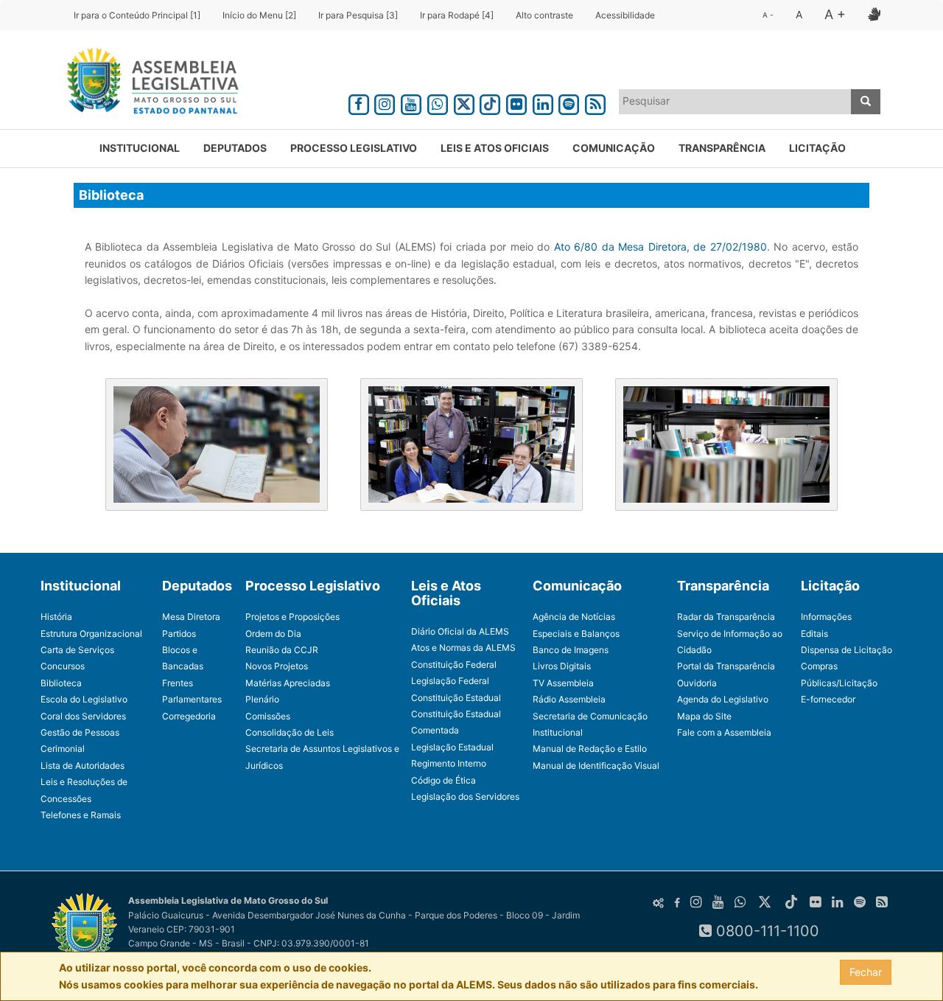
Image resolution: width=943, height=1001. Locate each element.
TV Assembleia (563, 682)
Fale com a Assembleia (724, 732)
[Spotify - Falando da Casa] (569, 102)
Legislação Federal (450, 680)
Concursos (63, 666)
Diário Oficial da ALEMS (460, 631)
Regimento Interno (448, 763)
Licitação (817, 148)
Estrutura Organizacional (91, 633)
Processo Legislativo (353, 148)
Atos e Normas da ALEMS (463, 647)
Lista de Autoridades (83, 765)
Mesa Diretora (191, 616)
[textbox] (735, 101)
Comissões (267, 716)
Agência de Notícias (574, 616)
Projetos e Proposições (292, 616)
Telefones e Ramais (81, 814)
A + (835, 14)
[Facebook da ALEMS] (359, 102)
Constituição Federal (454, 664)
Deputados (235, 148)
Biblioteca (61, 682)
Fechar (865, 972)
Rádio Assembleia (569, 699)
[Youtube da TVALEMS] (411, 102)
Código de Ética (443, 780)
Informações (826, 616)
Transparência (722, 148)
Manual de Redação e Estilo (590, 748)
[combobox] (735, 101)
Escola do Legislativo (84, 699)
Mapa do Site (704, 716)
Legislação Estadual (452, 747)
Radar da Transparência (726, 616)
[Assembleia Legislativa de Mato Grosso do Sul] (148, 83)
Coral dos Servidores (83, 716)
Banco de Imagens (571, 649)
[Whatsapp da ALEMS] (437, 102)
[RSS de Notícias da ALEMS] (595, 102)
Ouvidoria (697, 682)
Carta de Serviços (77, 649)
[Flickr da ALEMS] (516, 102)
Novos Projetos (276, 666)
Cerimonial (63, 748)
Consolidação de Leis (289, 732)
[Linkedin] (543, 102)
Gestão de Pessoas (80, 732)
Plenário (262, 699)
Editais (814, 633)
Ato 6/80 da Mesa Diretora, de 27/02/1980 (660, 246)
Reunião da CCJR (281, 649)
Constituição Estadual (456, 697)
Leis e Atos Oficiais (495, 148)
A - (768, 14)
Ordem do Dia (273, 633)
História (56, 616)
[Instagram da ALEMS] (385, 102)
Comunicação (613, 148)
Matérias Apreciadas (287, 682)
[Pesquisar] (865, 101)
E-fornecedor (828, 699)
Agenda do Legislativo (722, 699)
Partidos (179, 633)
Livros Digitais (562, 666)
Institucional (139, 148)
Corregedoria (189, 716)
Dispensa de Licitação (846, 649)
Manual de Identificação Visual (596, 765)
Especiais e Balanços (576, 633)
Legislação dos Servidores (465, 796)
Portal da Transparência (726, 666)
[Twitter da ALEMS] (464, 102)
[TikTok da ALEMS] (490, 102)
